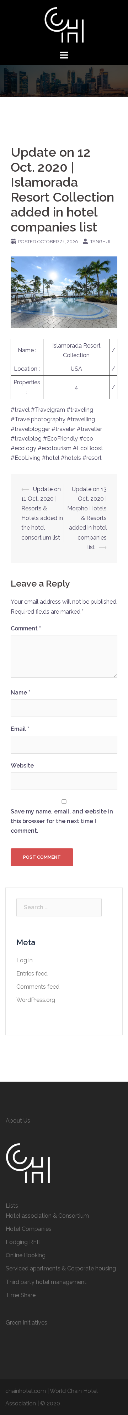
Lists (12, 1205)
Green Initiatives (26, 1322)
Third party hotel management (46, 1282)
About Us (18, 1120)
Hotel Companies (29, 1229)
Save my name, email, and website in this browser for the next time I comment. (62, 821)
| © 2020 (49, 1403)
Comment (26, 628)
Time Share (21, 1295)
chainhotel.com (25, 1391)
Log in (24, 960)
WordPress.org (35, 1000)
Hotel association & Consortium (47, 1215)
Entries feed (32, 973)
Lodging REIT (24, 1242)
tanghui (100, 241)
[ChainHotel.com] (64, 24)
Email (20, 728)
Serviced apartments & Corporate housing (61, 1268)
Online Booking (26, 1255)
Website (22, 765)
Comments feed (37, 986)
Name (20, 692)
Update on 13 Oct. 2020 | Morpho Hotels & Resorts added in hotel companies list (87, 518)
